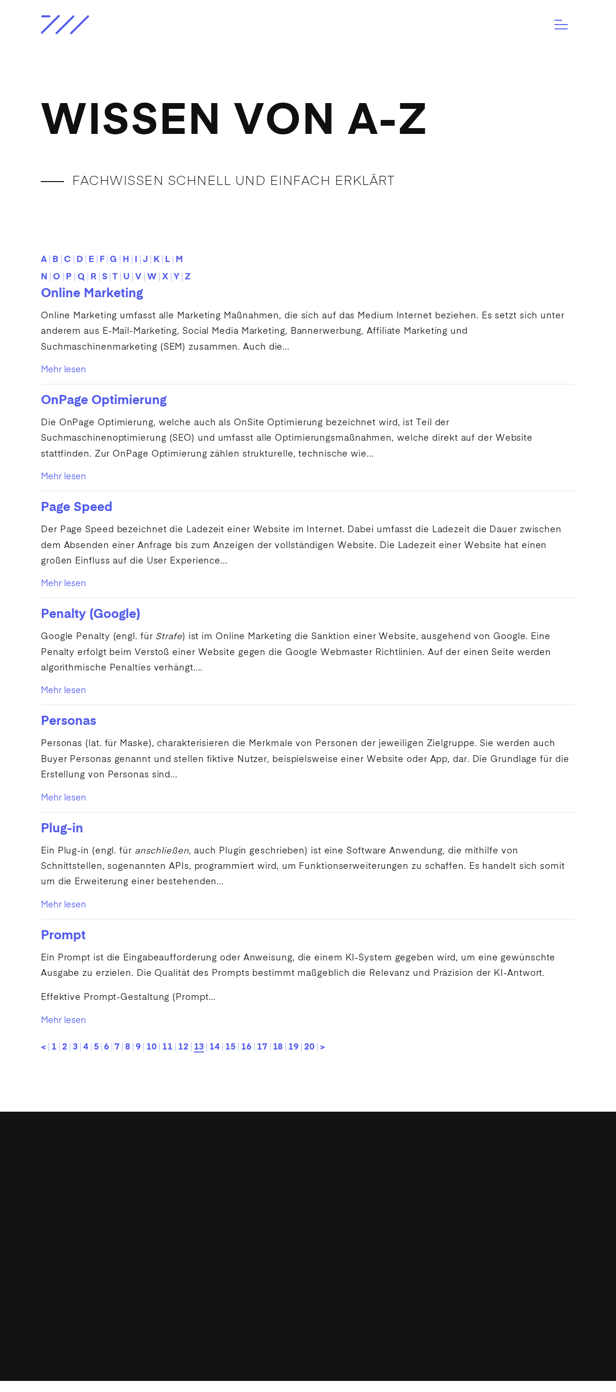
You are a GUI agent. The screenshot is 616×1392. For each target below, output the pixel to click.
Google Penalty (75, 636)
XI (283, 1242)
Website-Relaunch (78, 1256)
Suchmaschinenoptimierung (104, 438)
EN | (415, 1283)
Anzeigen (234, 545)
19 (293, 1047)
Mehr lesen (63, 370)
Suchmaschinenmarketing (99, 347)
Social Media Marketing (233, 331)
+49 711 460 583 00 (279, 1200)
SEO (182, 438)
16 (246, 1047)
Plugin (232, 851)
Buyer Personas (76, 759)
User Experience (184, 561)
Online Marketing (92, 294)
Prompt (63, 936)
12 (183, 1047)
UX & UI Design (71, 1274)
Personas (68, 721)
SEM (173, 347)
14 (214, 1047)
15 (230, 1047)
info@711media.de (277, 1181)
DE (431, 1283)
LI (266, 1242)
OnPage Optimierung (104, 400)
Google (509, 636)
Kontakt (422, 1251)
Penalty (58, 652)
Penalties (130, 668)
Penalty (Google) (91, 614)
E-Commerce (67, 1293)
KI (350, 958)
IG (228, 1242)
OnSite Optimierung (278, 423)
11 (167, 1047)
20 (309, 1047)
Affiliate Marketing (407, 331)
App (439, 759)
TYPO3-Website (72, 1237)
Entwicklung (65, 1218)
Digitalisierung (70, 1200)
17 (262, 1047)
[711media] (102, 24)
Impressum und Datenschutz (529, 1381)
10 (151, 1047)
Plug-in (62, 829)
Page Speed (77, 507)
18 (278, 1047)
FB (248, 1242)
